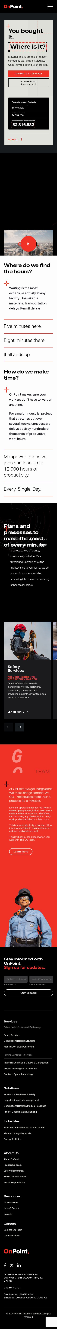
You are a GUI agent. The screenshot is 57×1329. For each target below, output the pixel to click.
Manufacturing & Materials (17, 1133)
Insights (8, 1214)
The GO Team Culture (15, 1177)
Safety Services (12, 1035)
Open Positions (11, 1236)
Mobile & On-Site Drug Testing (19, 1047)
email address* (37, 985)
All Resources (11, 1203)
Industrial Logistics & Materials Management (26, 1063)
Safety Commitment (14, 1171)
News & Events (11, 1208)
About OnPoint (11, 1159)
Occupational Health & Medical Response (25, 1106)
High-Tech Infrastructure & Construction (24, 1128)
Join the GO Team (13, 1230)
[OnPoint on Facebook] (5, 1265)
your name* (10, 985)
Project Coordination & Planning (20, 1112)
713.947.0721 (12, 1287)
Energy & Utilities (12, 1139)
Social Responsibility (14, 1182)
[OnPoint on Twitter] (11, 1265)
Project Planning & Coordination (20, 1069)
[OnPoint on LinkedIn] (19, 1265)
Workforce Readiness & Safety (19, 1094)
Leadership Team (13, 1165)
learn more (16, 712)
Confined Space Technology (18, 1074)
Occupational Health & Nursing (19, 1041)
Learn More (20, 851)
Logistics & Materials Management (21, 1100)
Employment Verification (19, 1294)
